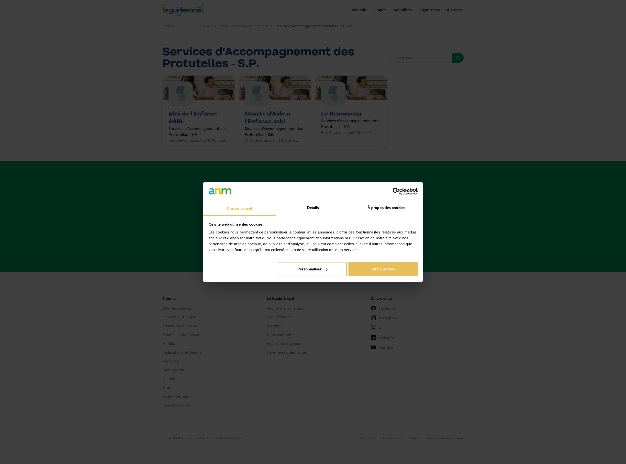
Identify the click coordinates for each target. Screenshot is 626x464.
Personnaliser (309, 269)
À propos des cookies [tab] (386, 207)
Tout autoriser (383, 269)
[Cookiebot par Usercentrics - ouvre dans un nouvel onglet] (396, 191)
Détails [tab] (313, 207)
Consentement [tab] (239, 208)
